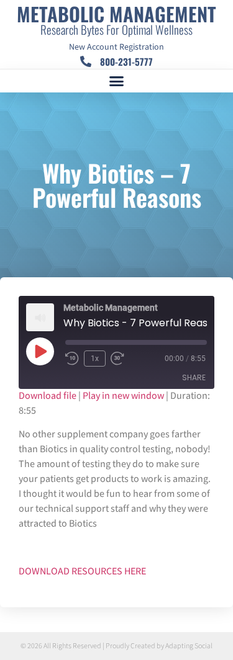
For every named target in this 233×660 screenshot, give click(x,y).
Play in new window (123, 396)
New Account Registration (116, 47)
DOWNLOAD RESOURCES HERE (82, 571)
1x (95, 358)
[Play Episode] (39, 351)
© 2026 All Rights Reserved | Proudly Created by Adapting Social (116, 646)
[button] (117, 81)
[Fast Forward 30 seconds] (120, 358)
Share (194, 377)
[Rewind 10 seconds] (72, 358)
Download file (47, 396)
